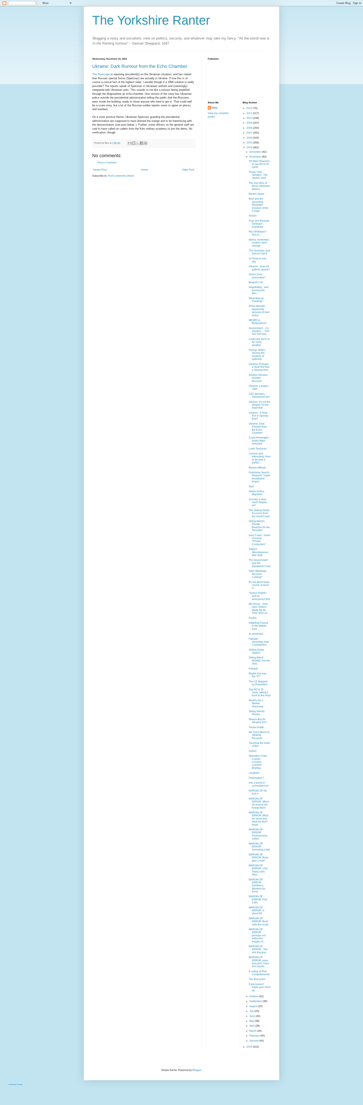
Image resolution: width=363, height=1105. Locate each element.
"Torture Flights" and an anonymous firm (259, 596)
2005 (249, 142)
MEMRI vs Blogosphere (258, 322)
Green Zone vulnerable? (257, 276)
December (255, 151)
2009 (249, 122)
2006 (249, 137)
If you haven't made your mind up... (259, 987)
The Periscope (101, 74)
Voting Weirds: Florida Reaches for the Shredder (259, 526)
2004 (249, 147)
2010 (249, 118)
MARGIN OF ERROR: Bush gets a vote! (258, 857)
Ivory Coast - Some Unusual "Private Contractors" (259, 540)
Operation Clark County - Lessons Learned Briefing (258, 762)
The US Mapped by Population (258, 683)
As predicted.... (257, 633)
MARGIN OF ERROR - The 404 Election (258, 949)
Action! (252, 215)
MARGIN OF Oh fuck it (258, 792)
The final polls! (257, 979)
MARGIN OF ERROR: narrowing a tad (259, 846)
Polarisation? (256, 777)
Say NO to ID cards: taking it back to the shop (260, 692)
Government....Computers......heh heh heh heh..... (259, 331)
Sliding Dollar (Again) (256, 651)
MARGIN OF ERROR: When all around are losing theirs (259, 803)
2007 (249, 132)
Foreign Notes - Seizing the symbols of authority (257, 354)
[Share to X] (137, 143)
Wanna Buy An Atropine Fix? (258, 721)
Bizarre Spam (256, 193)
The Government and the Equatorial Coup (260, 563)
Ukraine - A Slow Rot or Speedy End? (258, 415)
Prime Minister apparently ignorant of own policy (259, 311)
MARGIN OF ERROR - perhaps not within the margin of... (257, 935)
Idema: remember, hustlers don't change (259, 242)
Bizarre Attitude (257, 467)
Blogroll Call (256, 282)
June (252, 1016)
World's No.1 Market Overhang (256, 703)
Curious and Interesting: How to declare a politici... (259, 458)
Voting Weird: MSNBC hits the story (259, 660)
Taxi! (251, 486)
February (254, 1035)
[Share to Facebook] (141, 143)
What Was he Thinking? (256, 300)
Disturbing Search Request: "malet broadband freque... (259, 477)
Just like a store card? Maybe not (258, 502)
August (253, 1006)
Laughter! (254, 772)
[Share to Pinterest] (145, 143)
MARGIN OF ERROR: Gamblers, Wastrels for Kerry (257, 885)
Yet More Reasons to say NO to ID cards (259, 164)
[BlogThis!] (134, 143)
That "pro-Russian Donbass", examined (259, 223)
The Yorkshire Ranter (151, 20)
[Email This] (130, 143)
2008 (249, 127)
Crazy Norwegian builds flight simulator (259, 440)
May (252, 1020)
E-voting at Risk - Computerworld (259, 973)
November (255, 156)
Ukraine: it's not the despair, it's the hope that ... (259, 404)
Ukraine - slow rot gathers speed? (259, 268)
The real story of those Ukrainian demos (259, 186)
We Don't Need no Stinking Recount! (259, 735)
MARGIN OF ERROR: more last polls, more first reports (259, 962)
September (256, 1001)
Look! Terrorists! (258, 448)
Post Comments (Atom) (121, 175)
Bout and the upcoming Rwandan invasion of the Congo (258, 204)
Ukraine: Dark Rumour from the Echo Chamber (139, 66)
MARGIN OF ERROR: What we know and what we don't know (258, 818)
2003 (249, 1046)
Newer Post (100, 169)
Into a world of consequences (259, 784)
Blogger (196, 1070)
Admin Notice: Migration (257, 493)
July (252, 1011)
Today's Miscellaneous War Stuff (258, 552)
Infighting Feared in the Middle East (258, 625)
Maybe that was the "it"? (258, 675)
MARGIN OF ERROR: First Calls (258, 899)
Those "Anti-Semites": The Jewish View (258, 175)
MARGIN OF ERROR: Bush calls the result (258, 921)
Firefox (252, 618)
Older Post (188, 169)
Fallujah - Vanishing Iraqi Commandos (259, 641)
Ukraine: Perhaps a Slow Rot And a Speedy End (259, 367)
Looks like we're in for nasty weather (259, 342)
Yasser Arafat (256, 727)
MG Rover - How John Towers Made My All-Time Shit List (258, 608)
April (252, 1025)
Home (144, 169)
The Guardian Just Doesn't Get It (259, 252)
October (254, 996)
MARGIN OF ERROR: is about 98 (256, 910)
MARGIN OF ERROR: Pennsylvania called (258, 834)
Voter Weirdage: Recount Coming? (258, 574)
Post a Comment (106, 162)
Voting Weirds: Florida (257, 713)
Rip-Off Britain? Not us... (257, 233)
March (253, 1030)
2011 (249, 113)
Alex (214, 107)
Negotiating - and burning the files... (258, 290)
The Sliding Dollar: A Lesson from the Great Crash (259, 513)
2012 (249, 108)
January (254, 1040)
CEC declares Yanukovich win (259, 395)
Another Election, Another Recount (258, 378)
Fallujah (253, 668)
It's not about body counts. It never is (259, 585)
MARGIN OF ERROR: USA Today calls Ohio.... (258, 870)
